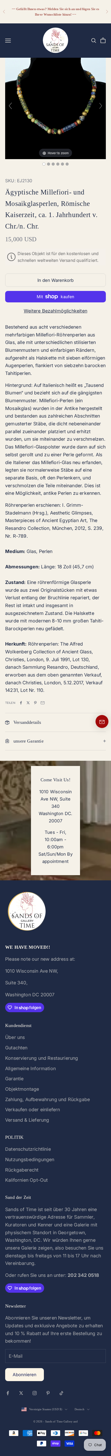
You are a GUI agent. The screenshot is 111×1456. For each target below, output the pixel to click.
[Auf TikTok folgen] (61, 1393)
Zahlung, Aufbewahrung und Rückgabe (47, 1099)
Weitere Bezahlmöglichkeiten (55, 311)
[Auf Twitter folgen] (21, 1393)
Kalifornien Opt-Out (26, 1180)
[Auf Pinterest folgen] (48, 1393)
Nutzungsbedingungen (29, 1159)
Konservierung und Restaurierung (41, 1058)
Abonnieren (24, 1374)
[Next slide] (101, 106)
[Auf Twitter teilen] (28, 703)
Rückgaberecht (21, 1170)
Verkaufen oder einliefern (32, 1109)
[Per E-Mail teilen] (43, 703)
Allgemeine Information (30, 1068)
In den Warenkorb (55, 280)
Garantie (14, 1078)
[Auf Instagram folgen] (34, 1393)
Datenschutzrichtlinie (28, 1149)
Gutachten (16, 1047)
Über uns (15, 1037)
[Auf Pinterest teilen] (35, 703)
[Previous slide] (10, 106)
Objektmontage (22, 1089)
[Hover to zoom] (55, 108)
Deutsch (79, 1409)
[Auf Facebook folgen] (7, 1393)
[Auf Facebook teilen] (21, 703)
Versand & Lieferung (27, 1120)
